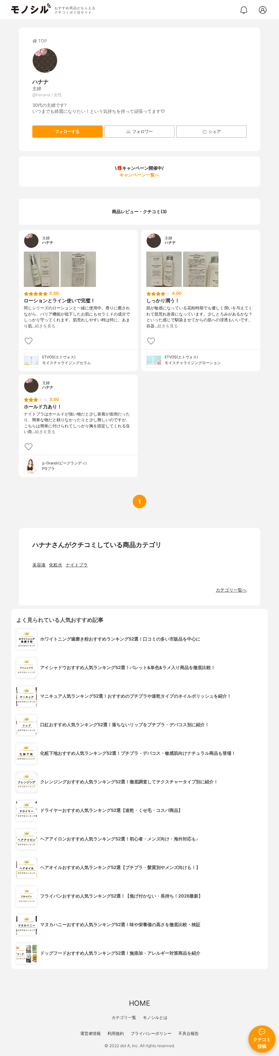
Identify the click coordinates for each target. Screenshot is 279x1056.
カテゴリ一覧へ (231, 590)
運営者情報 (90, 1033)
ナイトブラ (77, 564)
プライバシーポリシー (151, 1033)
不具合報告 (188, 1033)
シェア (215, 131)
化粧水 (55, 564)
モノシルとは (155, 1017)
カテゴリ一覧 (124, 1017)
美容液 (39, 564)
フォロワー (142, 131)
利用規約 (116, 1033)
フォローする (67, 131)
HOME (139, 1003)
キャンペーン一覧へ (139, 174)
